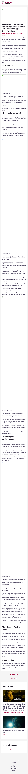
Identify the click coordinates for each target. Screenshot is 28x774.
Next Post (14, 678)
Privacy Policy (14, 768)
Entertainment (5, 33)
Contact (14, 770)
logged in (11, 749)
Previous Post (14, 674)
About (14, 765)
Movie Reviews (14, 734)
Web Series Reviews (13, 33)
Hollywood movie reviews (17, 712)
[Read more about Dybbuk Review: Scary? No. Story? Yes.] (14, 722)
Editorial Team (14, 766)
